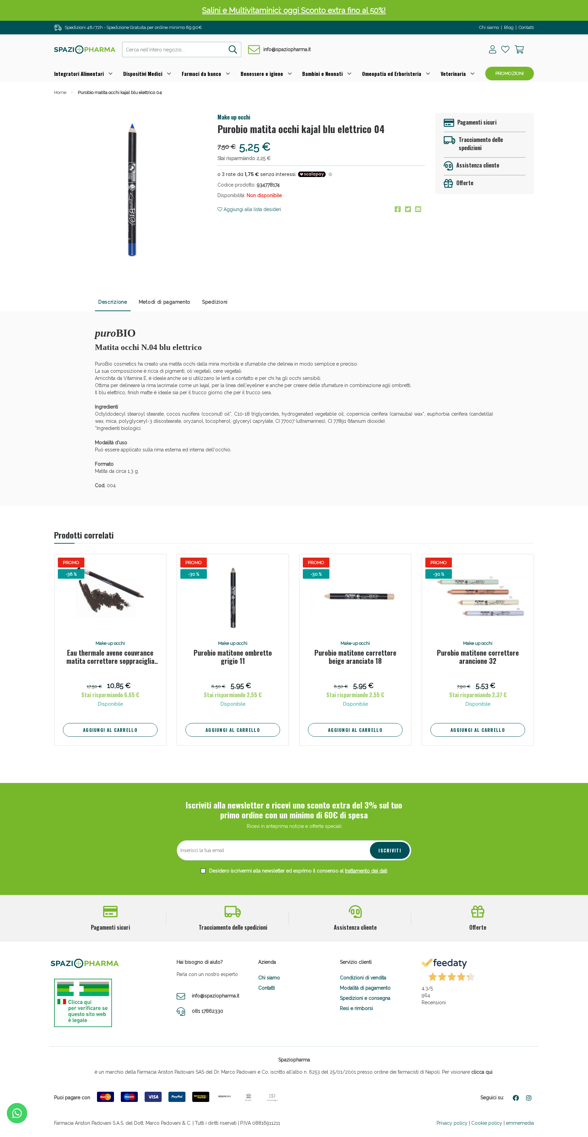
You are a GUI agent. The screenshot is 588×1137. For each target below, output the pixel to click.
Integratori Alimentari (79, 73)
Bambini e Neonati (322, 73)
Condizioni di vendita (363, 977)
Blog (508, 27)
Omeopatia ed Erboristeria (391, 73)
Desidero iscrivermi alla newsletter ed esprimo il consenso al (297, 871)
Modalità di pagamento (365, 988)
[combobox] (181, 49)
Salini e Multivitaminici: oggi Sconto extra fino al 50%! (294, 10)
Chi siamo (489, 27)
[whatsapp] (17, 1113)
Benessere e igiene (262, 73)
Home (60, 92)
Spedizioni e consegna (365, 998)
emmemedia (520, 1123)
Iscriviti (389, 850)
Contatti (526, 27)
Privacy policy (452, 1123)
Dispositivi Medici (142, 73)
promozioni (509, 73)
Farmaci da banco (201, 73)
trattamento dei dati (366, 871)
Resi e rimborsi (356, 1008)
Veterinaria (453, 73)
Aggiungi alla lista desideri (251, 209)
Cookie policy (486, 1123)
